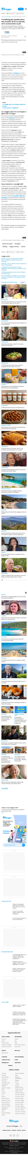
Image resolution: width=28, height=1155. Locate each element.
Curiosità (4, 1056)
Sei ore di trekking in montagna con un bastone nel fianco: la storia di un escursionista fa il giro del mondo (13, 277)
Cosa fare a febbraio (19, 1094)
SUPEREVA (17, 1145)
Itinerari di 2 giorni (6, 1102)
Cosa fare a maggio (19, 1100)
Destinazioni (18, 1036)
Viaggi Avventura (11, 57)
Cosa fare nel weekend (5, 1085)
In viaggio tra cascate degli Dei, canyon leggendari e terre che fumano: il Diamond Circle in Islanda (13, 269)
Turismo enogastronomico (19, 1086)
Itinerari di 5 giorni (7, 243)
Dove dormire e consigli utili (10, 108)
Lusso (16, 1059)
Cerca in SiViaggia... (12, 1126)
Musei (3, 1111)
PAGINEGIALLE (11, 1142)
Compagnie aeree (6, 1082)
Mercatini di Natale (6, 1112)
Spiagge (17, 1080)
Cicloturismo (4, 1079)
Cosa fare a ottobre (19, 1109)
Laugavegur (4, 59)
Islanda (5, 57)
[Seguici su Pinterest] (17, 1135)
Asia (16, 1041)
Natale (3, 1114)
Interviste (18, 1062)
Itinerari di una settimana (5, 1108)
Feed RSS (19, 1130)
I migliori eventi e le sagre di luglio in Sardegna (19, 1005)
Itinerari (3, 1096)
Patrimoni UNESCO (19, 1073)
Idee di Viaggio (6, 1036)
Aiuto (18, 1148)
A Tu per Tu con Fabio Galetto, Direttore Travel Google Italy (18, 912)
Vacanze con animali (6, 1046)
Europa (16, 1039)
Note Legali (11, 1147)
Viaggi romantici (18, 1090)
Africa (16, 1042)
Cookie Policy (21, 1147)
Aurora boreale (5, 1077)
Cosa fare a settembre (20, 1107)
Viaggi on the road (19, 1089)
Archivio (24, 1130)
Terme (16, 1082)
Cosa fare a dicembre (20, 1113)
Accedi (20, 9)
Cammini (4, 1039)
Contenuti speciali (6, 1130)
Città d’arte (4, 1080)
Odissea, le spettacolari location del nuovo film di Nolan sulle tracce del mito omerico (19, 906)
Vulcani (23, 246)
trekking (16, 73)
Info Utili (17, 1050)
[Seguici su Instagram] (14, 1135)
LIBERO (3, 1142)
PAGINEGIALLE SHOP (19, 1142)
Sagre (16, 1075)
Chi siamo (6, 1147)
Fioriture (4, 1092)
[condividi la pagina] (25, 36)
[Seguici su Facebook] (10, 1135)
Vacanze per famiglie (6, 1044)
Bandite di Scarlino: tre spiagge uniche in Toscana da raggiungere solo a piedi (19, 963)
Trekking (4, 246)
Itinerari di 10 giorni (6, 1106)
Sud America (17, 1046)
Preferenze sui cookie (12, 1148)
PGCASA (24, 1142)
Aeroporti (4, 1075)
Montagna (18, 57)
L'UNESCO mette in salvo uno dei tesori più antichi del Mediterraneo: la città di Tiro (19, 1013)
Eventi (3, 1090)
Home (2, 16)
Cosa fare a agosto (19, 1106)
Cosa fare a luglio (19, 1104)
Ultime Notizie (5, 1052)
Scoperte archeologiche (18, 1078)
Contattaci (14, 1130)
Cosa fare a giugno (19, 1102)
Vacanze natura (8, 16)
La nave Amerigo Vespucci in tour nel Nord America (19, 919)
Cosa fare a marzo (19, 1096)
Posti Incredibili (19, 1056)
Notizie (4, 1050)
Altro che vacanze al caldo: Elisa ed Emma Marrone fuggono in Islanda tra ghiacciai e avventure (12, 260)
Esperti (10, 1065)
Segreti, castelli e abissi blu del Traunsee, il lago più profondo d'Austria (19, 970)
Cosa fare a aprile (19, 1098)
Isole (3, 1094)
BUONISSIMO (11, 1145)
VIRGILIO (6, 1142)
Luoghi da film (6, 1059)
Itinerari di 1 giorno (6, 1100)
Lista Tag (4, 1073)
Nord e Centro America (20, 1044)
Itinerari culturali (5, 1098)
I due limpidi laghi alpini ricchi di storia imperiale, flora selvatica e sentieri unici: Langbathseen (19, 956)
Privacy (16, 1147)
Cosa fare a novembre (20, 1111)
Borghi (3, 1041)
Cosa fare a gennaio (19, 1092)
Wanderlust (5, 1062)
